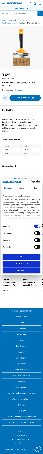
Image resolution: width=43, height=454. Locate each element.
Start (3, 20)
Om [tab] (35, 188)
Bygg (9, 20)
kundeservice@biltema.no (21, 439)
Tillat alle (21, 257)
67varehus (18, 90)
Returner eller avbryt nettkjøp (21, 422)
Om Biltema (21, 363)
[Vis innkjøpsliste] (35, 3)
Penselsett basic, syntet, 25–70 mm (10, 285)
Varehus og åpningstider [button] (21, 311)
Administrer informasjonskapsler (21, 393)
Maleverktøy (24, 20)
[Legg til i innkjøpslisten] (5, 98)
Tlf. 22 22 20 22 (21, 435)
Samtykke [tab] (8, 188)
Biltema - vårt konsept (21, 369)
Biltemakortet (21, 358)
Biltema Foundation (21, 375)
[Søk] (40, 13)
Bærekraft (22, 381)
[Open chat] (38, 449)
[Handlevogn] (39, 3)
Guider (21, 322)
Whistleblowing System (21, 399)
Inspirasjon (21, 410)
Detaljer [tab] (22, 188)
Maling (15, 20)
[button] (21, 8)
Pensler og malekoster (9, 23)
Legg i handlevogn (24, 98)
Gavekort (21, 352)
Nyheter (21, 405)
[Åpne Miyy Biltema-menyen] (31, 3)
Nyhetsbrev (21, 334)
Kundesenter (21, 346)
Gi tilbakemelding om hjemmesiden (21, 416)
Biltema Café (21, 316)
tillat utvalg (21, 263)
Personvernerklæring (21, 387)
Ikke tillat (21, 270)
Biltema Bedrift (21, 328)
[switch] (37, 233)
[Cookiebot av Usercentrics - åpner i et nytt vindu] (30, 181)
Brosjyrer (21, 340)
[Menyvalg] (3, 3)
